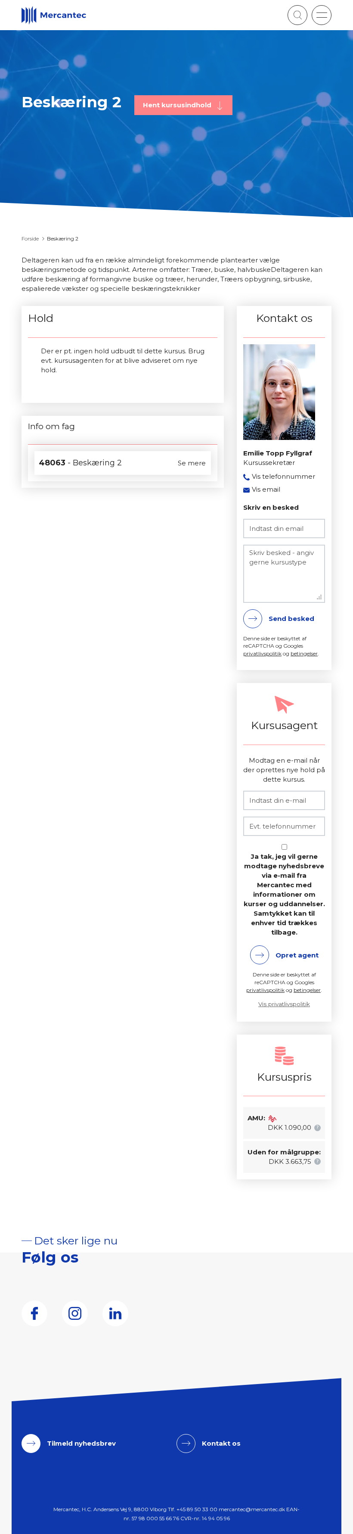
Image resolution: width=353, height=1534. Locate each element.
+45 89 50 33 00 (196, 1509)
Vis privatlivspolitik (284, 1004)
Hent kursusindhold (178, 105)
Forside (30, 238)
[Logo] (54, 15)
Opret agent (297, 955)
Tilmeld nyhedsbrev (81, 1443)
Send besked (291, 618)
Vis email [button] (266, 489)
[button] (321, 15)
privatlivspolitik (262, 653)
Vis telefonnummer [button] (283, 476)
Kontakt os (221, 1443)
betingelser (304, 653)
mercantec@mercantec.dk (252, 1509)
